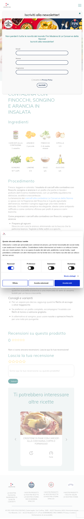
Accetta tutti (67, 283)
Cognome (20, 68)
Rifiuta (15, 283)
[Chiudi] (80, 14)
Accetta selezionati (41, 283)
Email (18, 49)
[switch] (31, 268)
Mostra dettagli (70, 276)
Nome (18, 58)
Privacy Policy (47, 80)
